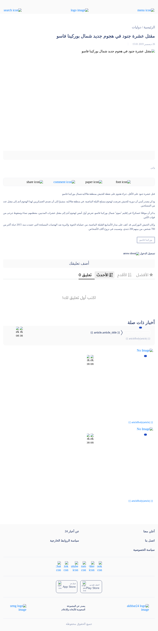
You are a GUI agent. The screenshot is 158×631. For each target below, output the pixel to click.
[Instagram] (83, 566)
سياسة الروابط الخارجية (64, 540)
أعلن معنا (149, 531)
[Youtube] (74, 566)
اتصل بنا (150, 540)
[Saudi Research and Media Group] (17, 608)
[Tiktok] (66, 566)
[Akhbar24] (135, 608)
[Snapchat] (58, 566)
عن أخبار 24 (72, 531)
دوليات (136, 27)
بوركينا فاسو (145, 239)
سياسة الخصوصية (144, 549)
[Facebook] (99, 566)
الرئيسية (149, 27)
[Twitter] (91, 566)
